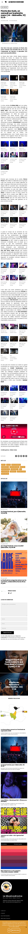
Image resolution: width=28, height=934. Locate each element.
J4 (20, 469)
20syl (3, 464)
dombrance (5, 467)
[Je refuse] (26, 927)
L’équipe (3, 913)
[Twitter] (21, 456)
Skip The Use (5, 473)
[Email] (26, 456)
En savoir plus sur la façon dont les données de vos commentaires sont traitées (13, 638)
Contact (3, 910)
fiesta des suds (14, 467)
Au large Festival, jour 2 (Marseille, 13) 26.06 (13, 512)
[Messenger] (19, 456)
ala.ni (8, 464)
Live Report (4, 7)
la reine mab (5, 471)
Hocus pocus (5, 469)
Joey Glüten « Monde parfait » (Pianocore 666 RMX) (14, 800)
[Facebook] (16, 456)
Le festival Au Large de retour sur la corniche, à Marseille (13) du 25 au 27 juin (13, 581)
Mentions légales (5, 918)
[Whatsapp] (24, 456)
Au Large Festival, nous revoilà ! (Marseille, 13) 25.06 (12, 546)
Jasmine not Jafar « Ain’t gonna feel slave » (12, 836)
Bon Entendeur (16, 464)
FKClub (22, 467)
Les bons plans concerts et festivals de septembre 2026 (13, 730)
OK (8, 930)
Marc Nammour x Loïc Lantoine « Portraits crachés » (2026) (10, 871)
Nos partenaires (5, 916)
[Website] (11, 593)
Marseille (13, 471)
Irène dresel (14, 469)
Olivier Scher (21, 471)
